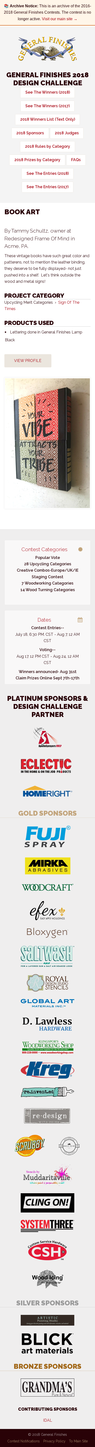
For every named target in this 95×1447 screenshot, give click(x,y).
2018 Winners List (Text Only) (47, 119)
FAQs (76, 159)
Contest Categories (44, 549)
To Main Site (78, 1441)
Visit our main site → (59, 19)
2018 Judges (67, 133)
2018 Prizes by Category (37, 159)
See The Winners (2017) (47, 106)
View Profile (27, 360)
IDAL (47, 1420)
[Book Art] (47, 443)
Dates (44, 620)
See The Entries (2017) (47, 187)
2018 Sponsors (30, 133)
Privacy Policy (54, 1441)
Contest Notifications (23, 1441)
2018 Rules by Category (47, 146)
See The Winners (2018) (47, 92)
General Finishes (47, 49)
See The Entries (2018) (48, 173)
